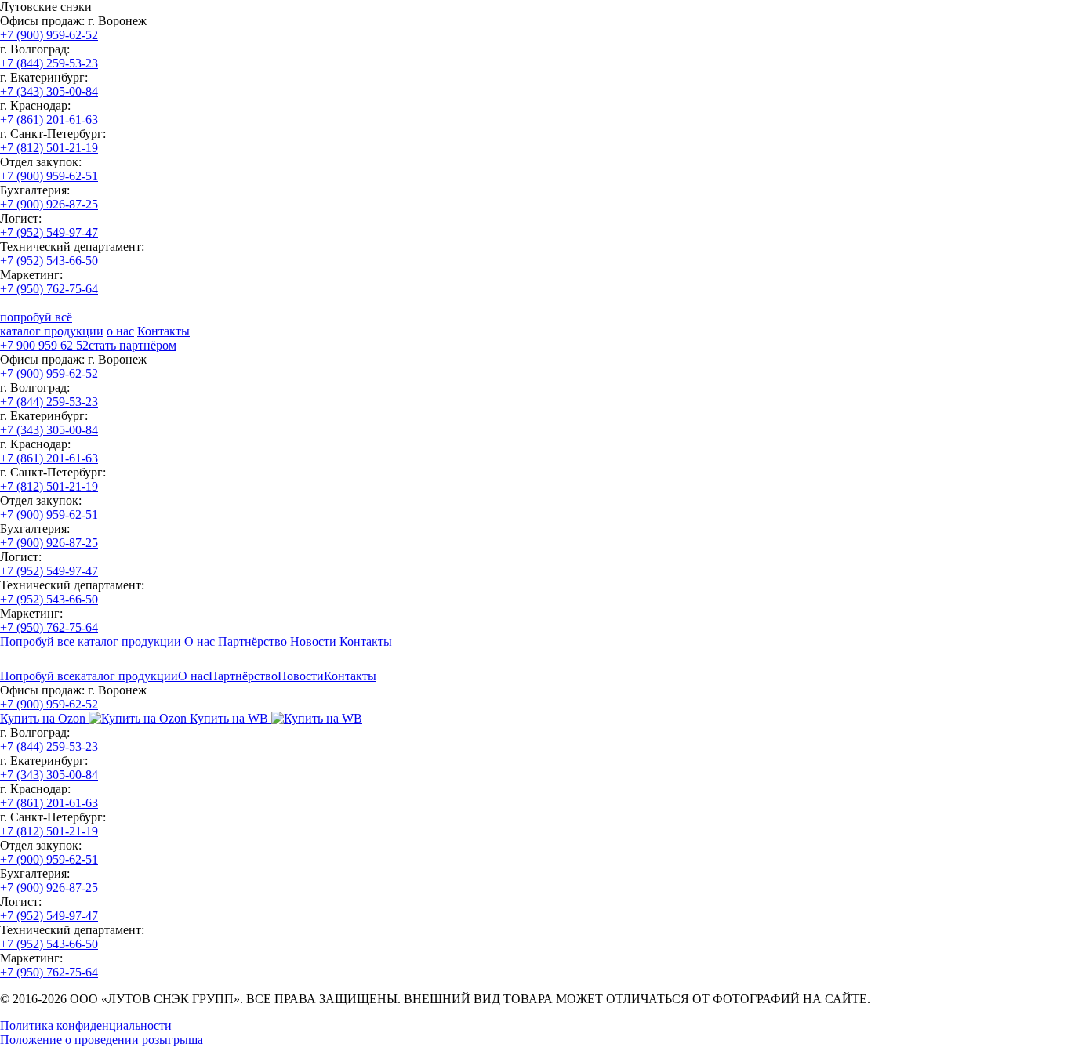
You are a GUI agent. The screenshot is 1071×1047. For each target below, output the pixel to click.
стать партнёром (132, 345)
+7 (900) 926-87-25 (49, 204)
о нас (120, 331)
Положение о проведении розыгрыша (101, 1039)
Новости (313, 641)
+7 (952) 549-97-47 (49, 232)
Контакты (163, 331)
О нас (199, 641)
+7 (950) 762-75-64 (49, 288)
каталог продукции (51, 331)
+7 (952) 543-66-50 (49, 260)
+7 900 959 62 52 (44, 345)
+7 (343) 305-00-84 (49, 91)
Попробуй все (37, 641)
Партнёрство (252, 641)
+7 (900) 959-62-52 (49, 35)
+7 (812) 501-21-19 (49, 147)
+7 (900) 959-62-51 (49, 176)
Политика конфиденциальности (86, 1025)
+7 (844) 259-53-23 (49, 63)
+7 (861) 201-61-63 (49, 119)
